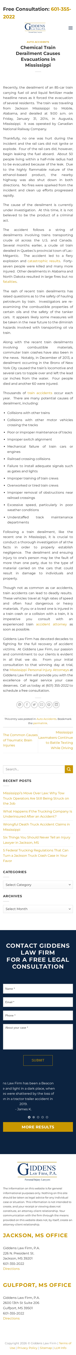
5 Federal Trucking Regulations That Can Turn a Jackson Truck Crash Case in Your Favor (36, 855)
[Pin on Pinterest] (49, 704)
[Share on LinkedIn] (56, 704)
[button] (70, 28)
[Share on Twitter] (34, 704)
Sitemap (46, 1348)
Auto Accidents (38, 42)
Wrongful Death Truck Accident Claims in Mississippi (36, 827)
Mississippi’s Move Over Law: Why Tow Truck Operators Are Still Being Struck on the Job (36, 798)
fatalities (10, 282)
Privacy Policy (27, 1348)
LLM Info (60, 1348)
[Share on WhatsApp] (19, 704)
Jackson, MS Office (35, 1235)
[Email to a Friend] (41, 704)
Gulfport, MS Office (37, 1285)
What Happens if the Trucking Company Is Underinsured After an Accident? (37, 814)
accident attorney (51, 624)
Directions (11, 1269)
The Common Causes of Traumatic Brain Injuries (20, 740)
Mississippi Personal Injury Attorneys (39, 670)
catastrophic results (44, 261)
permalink (40, 723)
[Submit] (69, 769)
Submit (38, 1060)
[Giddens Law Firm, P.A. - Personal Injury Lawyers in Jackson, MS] (35, 28)
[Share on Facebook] (27, 704)
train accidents (40, 393)
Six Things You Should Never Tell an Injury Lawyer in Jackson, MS (36, 840)
